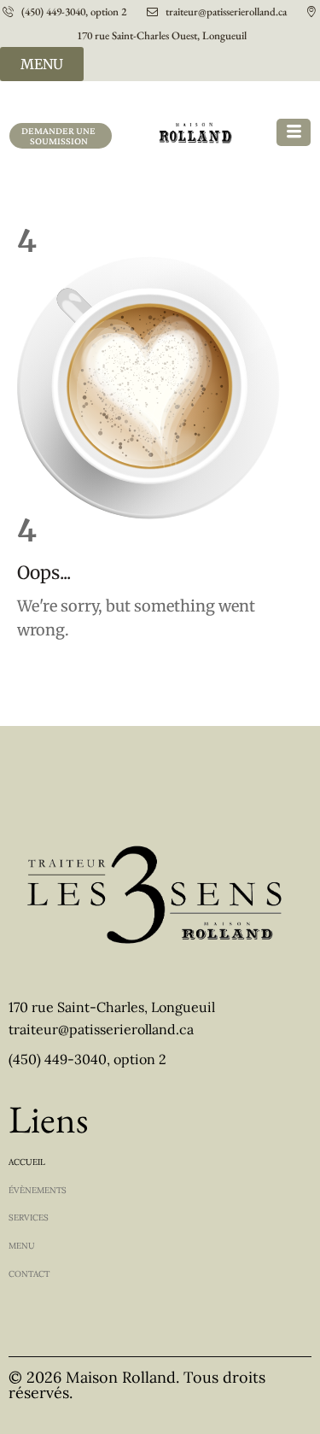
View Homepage (49, 671)
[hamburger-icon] (293, 132)
